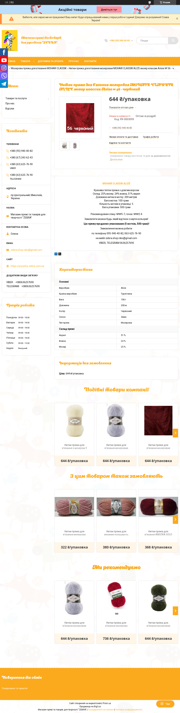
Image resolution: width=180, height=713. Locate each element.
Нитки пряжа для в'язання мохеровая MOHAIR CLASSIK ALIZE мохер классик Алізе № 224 (116, 447)
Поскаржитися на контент (101, 709)
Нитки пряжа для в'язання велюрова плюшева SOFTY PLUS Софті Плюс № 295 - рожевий (74, 533)
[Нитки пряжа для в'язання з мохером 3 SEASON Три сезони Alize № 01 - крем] (74, 420)
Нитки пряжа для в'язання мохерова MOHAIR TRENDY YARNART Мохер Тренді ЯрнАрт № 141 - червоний (116, 624)
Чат (168, 703)
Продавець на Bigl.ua (90, 706)
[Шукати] (173, 40)
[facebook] (55, 254)
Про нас (74, 61)
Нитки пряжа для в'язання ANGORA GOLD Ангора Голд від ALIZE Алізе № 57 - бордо (158, 533)
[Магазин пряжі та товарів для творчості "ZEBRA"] (10, 40)
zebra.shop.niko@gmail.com (26, 249)
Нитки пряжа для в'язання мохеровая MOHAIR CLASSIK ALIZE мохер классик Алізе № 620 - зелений (158, 624)
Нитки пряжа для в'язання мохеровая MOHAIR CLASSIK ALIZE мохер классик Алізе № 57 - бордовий (158, 447)
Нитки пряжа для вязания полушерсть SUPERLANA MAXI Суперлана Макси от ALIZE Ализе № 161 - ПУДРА (116, 533)
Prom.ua (107, 703)
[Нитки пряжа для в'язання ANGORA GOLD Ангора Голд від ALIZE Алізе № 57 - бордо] (158, 507)
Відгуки (9, 108)
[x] (59, 254)
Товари (25, 61)
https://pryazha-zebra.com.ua (27, 266)
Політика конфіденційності (128, 709)
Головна (9, 61)
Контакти (90, 61)
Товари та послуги (16, 98)
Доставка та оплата (50, 61)
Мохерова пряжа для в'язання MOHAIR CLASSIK (38, 68)
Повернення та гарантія (14, 688)
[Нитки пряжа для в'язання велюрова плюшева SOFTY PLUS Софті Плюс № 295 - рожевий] (74, 507)
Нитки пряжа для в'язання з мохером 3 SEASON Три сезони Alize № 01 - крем (74, 447)
